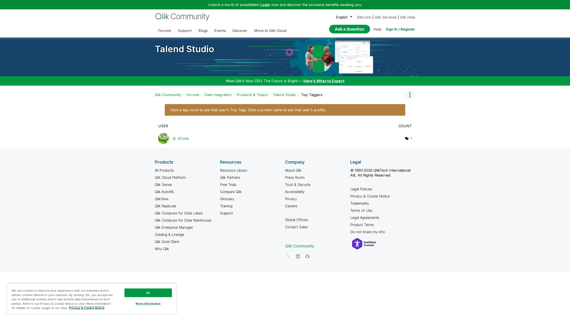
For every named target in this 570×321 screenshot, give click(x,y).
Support (226, 213)
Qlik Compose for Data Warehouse (183, 220)
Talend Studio (184, 49)
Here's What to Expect (323, 81)
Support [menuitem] (185, 30)
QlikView (162, 199)
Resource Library (233, 170)
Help (377, 29)
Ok (148, 292)
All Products (164, 170)
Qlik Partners (230, 177)
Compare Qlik (231, 191)
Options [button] (409, 94)
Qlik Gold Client (167, 241)
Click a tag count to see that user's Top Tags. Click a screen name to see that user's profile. (248, 110)
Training (226, 206)
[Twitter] (288, 256)
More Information (148, 303)
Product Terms (362, 224)
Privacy (291, 199)
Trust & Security (298, 184)
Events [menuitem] (220, 30)
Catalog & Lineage (169, 234)
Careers (291, 206)
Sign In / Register (400, 29)
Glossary (227, 199)
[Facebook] (307, 256)
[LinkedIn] (298, 256)
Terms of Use (361, 210)
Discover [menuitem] (239, 30)
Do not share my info (368, 232)
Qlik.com (364, 17)
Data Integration (218, 95)
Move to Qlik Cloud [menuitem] (270, 30)
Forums (192, 95)
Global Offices (296, 220)
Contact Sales (296, 227)
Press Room (295, 177)
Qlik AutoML (164, 191)
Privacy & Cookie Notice (370, 196)
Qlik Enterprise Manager (174, 227)
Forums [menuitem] (164, 30)
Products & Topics (252, 95)
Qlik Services (386, 17)
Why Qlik (162, 249)
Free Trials (228, 184)
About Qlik (293, 170)
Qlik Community (168, 95)
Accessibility (295, 191)
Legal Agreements (364, 217)
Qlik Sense (163, 184)
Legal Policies (361, 189)
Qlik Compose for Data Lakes (179, 213)
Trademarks (359, 203)
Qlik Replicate (165, 206)
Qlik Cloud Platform (170, 177)
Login (265, 4)
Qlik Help (407, 17)
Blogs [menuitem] (203, 30)
